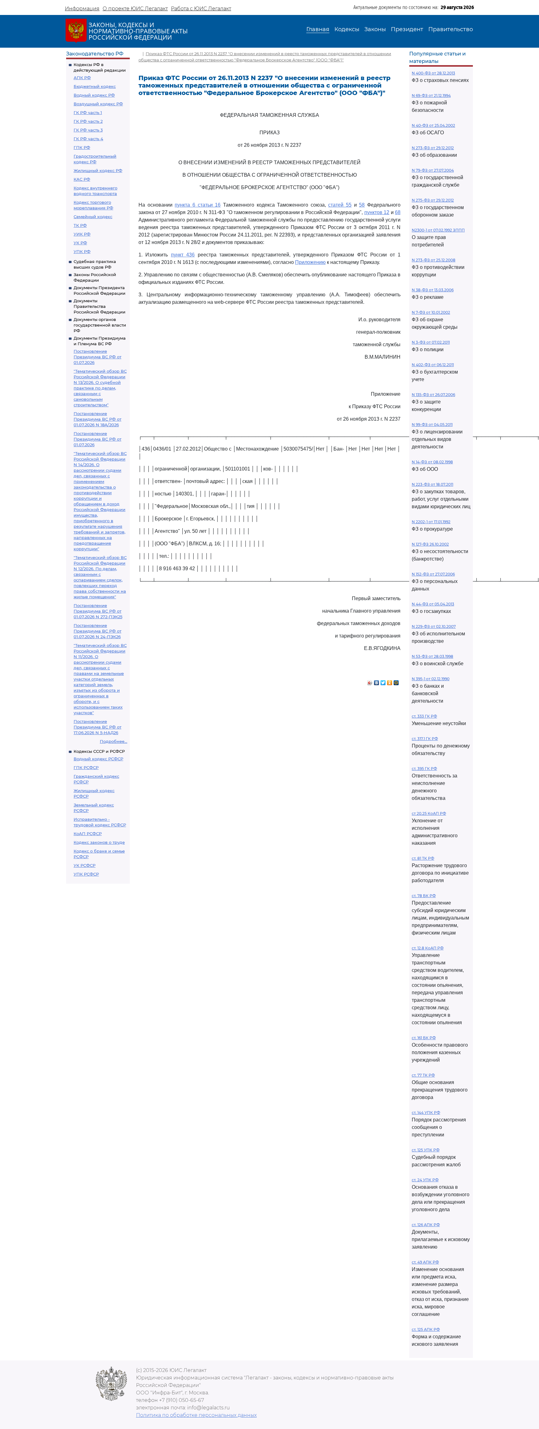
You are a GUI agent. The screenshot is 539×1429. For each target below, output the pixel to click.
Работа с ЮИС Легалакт (201, 9)
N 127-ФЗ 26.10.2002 (430, 544)
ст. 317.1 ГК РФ (425, 738)
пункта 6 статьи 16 (198, 205)
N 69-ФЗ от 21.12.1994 (431, 95)
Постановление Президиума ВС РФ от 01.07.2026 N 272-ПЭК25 (98, 611)
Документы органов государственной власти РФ (100, 325)
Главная (317, 29)
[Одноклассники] (389, 681)
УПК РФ (82, 251)
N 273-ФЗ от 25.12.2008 (433, 260)
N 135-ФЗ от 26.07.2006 (433, 394)
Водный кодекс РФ (94, 95)
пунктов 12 (376, 212)
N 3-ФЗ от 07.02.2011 (431, 342)
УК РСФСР (84, 865)
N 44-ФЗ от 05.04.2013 (433, 604)
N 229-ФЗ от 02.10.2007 (434, 626)
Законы (375, 29)
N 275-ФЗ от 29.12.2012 (433, 200)
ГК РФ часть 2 (88, 121)
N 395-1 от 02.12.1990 (430, 678)
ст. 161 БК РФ (424, 1037)
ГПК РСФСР (86, 767)
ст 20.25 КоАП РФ (429, 813)
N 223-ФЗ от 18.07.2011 (432, 484)
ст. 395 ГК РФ (424, 768)
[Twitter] (383, 681)
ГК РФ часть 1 (88, 112)
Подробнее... (113, 741)
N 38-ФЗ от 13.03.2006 (433, 290)
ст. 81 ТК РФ (423, 858)
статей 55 (340, 205)
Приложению (310, 262)
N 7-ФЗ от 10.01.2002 (431, 312)
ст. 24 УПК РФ (425, 1180)
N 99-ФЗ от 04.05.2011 (432, 424)
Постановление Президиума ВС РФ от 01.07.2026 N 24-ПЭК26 (97, 631)
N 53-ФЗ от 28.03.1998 (432, 656)
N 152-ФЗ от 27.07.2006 (433, 574)
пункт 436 (183, 254)
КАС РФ (82, 179)
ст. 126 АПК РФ (426, 1224)
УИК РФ (82, 234)
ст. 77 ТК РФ (423, 1075)
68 (398, 212)
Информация (82, 9)
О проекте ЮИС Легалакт (135, 9)
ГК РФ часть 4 (88, 138)
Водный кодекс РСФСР (98, 758)
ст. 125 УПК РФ (425, 1150)
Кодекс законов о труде (99, 842)
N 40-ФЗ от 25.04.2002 (433, 125)
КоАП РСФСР (88, 833)
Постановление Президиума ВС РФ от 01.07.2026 (97, 357)
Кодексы (346, 29)
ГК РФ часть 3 (88, 129)
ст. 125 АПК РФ (426, 1329)
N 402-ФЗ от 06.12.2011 (433, 364)
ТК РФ (80, 225)
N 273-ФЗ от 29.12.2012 (433, 148)
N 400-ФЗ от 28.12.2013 (433, 73)
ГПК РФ (82, 147)
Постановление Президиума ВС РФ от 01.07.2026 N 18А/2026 (97, 419)
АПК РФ (82, 77)
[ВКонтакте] (376, 681)
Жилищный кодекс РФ (98, 170)
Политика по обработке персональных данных (196, 1415)
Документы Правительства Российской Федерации (99, 306)
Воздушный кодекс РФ (98, 103)
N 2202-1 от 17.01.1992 (431, 521)
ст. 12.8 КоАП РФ (428, 948)
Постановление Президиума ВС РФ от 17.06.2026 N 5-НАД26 (97, 727)
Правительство (450, 29)
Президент (407, 29)
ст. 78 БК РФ (424, 895)
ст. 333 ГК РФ (424, 716)
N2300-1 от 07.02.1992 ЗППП (438, 230)
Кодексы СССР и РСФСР (99, 751)
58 (362, 205)
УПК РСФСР (86, 874)
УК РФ (80, 242)
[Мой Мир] (396, 681)
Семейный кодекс (93, 216)
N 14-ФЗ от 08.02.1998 (432, 462)
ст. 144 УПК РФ (426, 1112)
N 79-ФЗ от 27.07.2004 (433, 170)
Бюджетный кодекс (95, 86)
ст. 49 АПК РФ (425, 1262)
